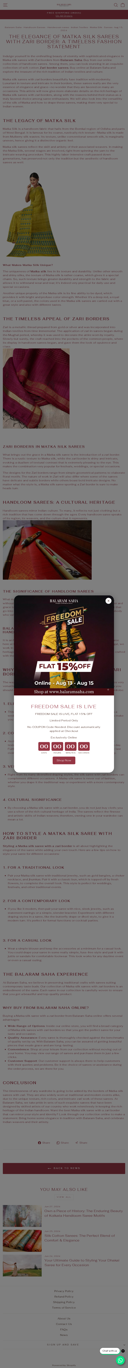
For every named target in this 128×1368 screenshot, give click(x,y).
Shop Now (64, 760)
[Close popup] (109, 601)
